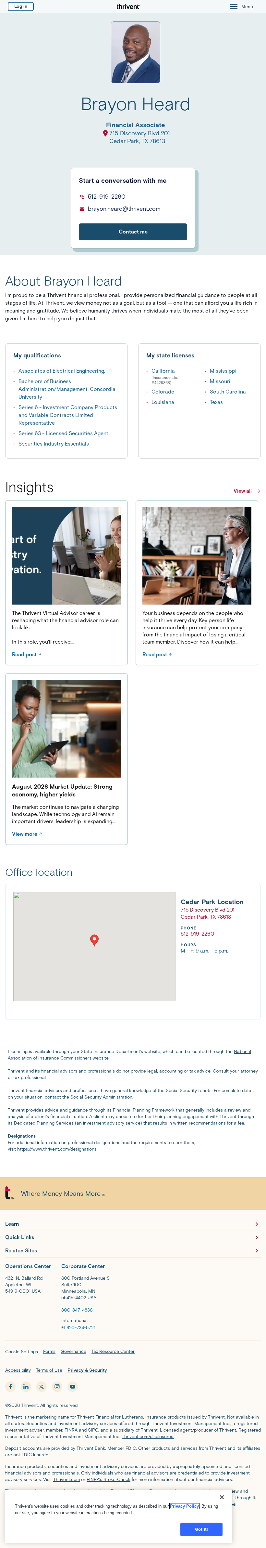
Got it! (201, 1529)
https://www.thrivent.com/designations (57, 1149)
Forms (49, 1351)
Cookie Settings (21, 1351)
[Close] (222, 1497)
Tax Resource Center (113, 1351)
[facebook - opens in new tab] (10, 1386)
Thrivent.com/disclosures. (148, 1436)
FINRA (71, 1430)
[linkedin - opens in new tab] (26, 1386)
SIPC (93, 1430)
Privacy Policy (184, 1506)
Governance (73, 1351)
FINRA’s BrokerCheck (108, 1479)
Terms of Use (49, 1370)
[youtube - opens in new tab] (72, 1386)
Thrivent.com (66, 1479)
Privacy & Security (87, 1370)
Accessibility (18, 1370)
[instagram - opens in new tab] (57, 1386)
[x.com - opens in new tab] (41, 1386)
